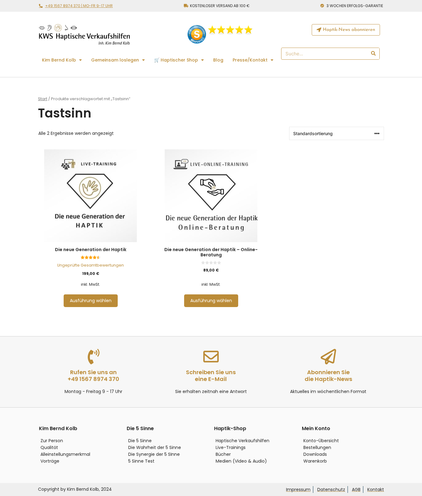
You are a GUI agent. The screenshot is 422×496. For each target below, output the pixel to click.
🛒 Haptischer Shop (176, 60)
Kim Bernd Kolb (59, 60)
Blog (218, 60)
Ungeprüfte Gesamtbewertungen (90, 265)
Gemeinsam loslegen (115, 60)
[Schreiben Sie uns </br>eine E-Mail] (211, 356)
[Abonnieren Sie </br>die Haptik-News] (328, 356)
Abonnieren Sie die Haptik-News (328, 375)
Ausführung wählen (91, 300)
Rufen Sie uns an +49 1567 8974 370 (93, 375)
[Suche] (373, 53)
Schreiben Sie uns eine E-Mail (211, 375)
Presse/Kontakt (250, 60)
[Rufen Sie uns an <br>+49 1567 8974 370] (93, 356)
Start (42, 99)
